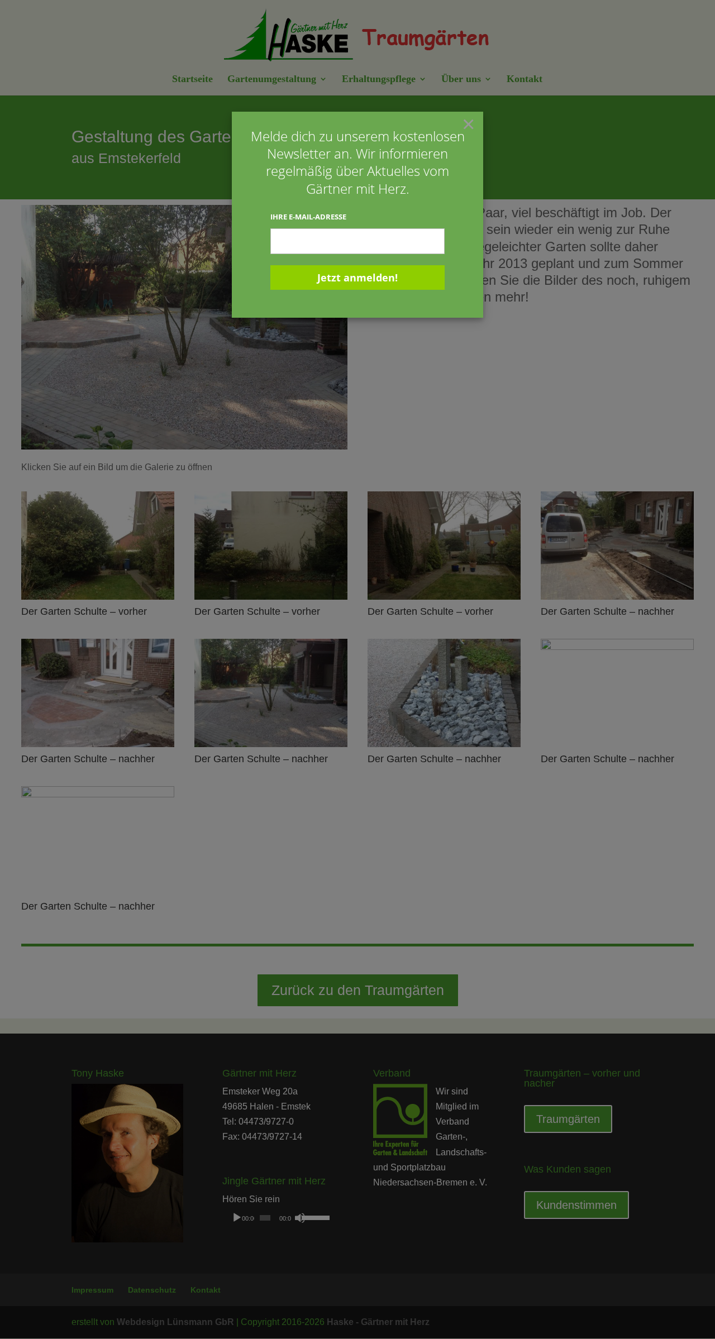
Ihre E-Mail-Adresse (308, 217)
